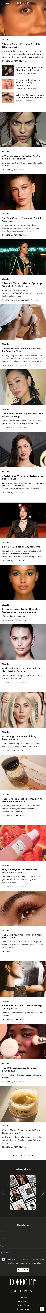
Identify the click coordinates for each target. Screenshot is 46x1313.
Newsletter (23, 1301)
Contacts (23, 1297)
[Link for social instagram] (25, 1292)
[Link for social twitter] (15, 1292)
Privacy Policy (36, 1263)
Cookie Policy (23, 1309)
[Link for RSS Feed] (31, 1291)
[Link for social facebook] (20, 1292)
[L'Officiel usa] (23, 3)
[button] (43, 1192)
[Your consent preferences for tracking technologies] (42, 1309)
